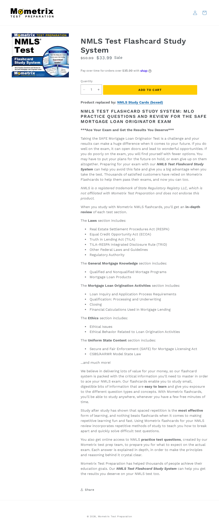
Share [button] (89, 489)
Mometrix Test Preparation (115, 516)
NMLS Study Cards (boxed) (140, 102)
